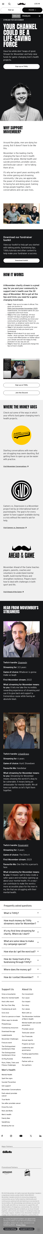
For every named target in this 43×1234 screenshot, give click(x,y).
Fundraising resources (10, 1028)
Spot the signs (7, 1078)
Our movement (27, 994)
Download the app (8, 1031)
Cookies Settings (10, 1229)
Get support (6, 1086)
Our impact (26, 1002)
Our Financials (27, 1036)
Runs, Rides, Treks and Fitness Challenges (10, 1064)
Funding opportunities (30, 1054)
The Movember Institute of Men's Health (31, 1018)
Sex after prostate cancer (11, 1103)
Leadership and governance (27, 1049)
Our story (25, 1005)
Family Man (6, 1118)
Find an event (7, 1043)
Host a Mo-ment (8, 1002)
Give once (5, 1013)
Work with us (27, 1013)
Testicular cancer (28, 1033)
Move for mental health (10, 998)
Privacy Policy (21, 1225)
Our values (26, 1009)
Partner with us (27, 1061)
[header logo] (21, 4)
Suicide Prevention (9, 1082)
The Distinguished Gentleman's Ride (8, 1048)
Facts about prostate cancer (9, 1095)
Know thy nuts (7, 1107)
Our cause (26, 998)
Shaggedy (22, 663)
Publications (26, 1058)
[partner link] (11, 1157)
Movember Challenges (10, 1039)
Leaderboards (7, 1035)
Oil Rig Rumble (7, 1059)
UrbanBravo (23, 754)
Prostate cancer (28, 1029)
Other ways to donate (10, 1020)
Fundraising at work (9, 1009)
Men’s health (6, 1114)
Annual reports (27, 1040)
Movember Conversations (11, 1090)
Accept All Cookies (26, 1229)
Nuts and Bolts (7, 1111)
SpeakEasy (6, 1122)
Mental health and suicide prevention (31, 1024)
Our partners (27, 1065)
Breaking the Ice (8, 1126)
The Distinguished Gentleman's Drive (8, 1054)
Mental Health (7, 1075)
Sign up (11, 10)
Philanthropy (6, 1024)
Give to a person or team (11, 1016)
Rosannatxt (23, 845)
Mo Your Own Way (8, 1005)
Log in (37, 4)
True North (6, 1099)
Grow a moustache (9, 994)
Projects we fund (28, 1044)
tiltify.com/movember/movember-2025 (23, 308)
